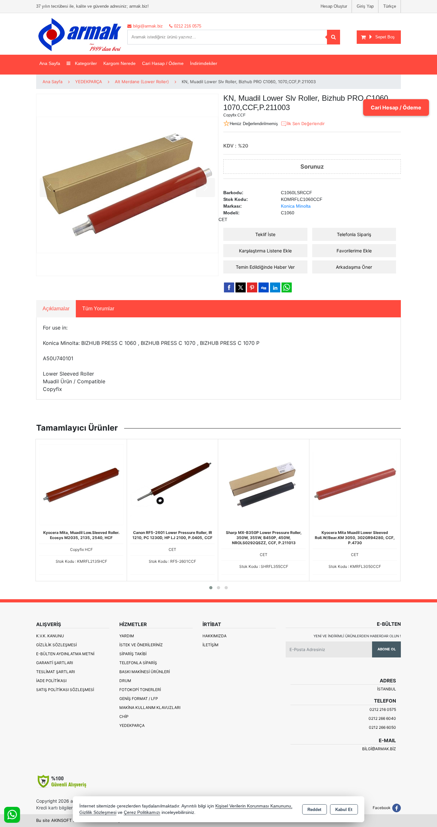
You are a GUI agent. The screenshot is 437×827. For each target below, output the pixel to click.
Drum (125, 680)
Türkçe (389, 6)
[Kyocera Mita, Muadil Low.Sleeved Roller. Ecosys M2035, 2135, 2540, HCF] (81, 484)
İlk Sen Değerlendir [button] (306, 123)
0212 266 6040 (382, 718)
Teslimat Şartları (55, 671)
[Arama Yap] (333, 37)
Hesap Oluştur (334, 6)
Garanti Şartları (54, 662)
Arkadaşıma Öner (354, 267)
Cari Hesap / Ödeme (396, 107)
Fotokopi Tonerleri (140, 689)
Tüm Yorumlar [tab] (98, 308)
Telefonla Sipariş (354, 234)
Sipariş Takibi (133, 653)
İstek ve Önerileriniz (141, 644)
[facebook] (229, 287)
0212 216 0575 (382, 709)
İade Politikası (51, 680)
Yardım (126, 635)
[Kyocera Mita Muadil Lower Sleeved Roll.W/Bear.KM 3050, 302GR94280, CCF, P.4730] (355, 484)
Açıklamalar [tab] (56, 308)
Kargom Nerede (119, 63)
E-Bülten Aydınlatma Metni (65, 653)
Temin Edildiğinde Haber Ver (265, 267)
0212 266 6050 (382, 727)
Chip (124, 716)
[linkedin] (275, 287)
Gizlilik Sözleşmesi (56, 644)
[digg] (263, 287)
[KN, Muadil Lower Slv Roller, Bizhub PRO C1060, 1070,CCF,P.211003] (127, 185)
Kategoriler (85, 63)
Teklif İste (265, 234)
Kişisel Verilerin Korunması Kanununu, (253, 806)
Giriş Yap (365, 6)
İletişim (211, 644)
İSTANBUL (386, 689)
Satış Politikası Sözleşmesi (65, 689)
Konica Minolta (296, 206)
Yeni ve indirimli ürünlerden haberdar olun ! (357, 636)
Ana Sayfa (49, 63)
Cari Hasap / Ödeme (163, 63)
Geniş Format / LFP (138, 698)
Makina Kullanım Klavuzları (149, 707)
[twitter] (240, 287)
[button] (211, 587)
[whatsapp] (287, 287)
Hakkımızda (214, 635)
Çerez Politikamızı (142, 812)
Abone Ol (386, 649)
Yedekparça (132, 725)
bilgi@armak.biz (379, 748)
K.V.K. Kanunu (50, 635)
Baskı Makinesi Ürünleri (144, 671)
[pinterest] (252, 287)
